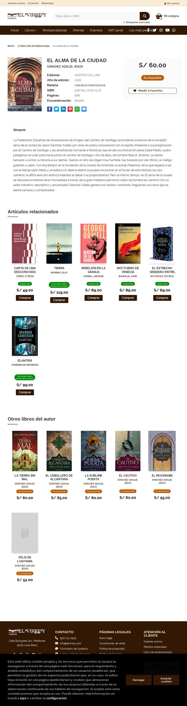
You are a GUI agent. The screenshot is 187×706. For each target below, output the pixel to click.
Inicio (11, 46)
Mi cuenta (173, 3)
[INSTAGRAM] (161, 30)
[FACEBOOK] (148, 30)
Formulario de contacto (74, 648)
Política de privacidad (112, 648)
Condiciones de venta (112, 643)
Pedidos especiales (155, 646)
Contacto (33, 3)
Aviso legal (105, 638)
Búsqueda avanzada (138, 22)
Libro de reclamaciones (158, 652)
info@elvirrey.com (70, 643)
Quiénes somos (16, 3)
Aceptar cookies (166, 680)
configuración (56, 698)
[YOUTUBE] (167, 30)
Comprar (25, 298)
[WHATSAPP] (174, 30)
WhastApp (47, 3)
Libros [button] (30, 30)
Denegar (139, 680)
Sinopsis (19, 130)
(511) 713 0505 (68, 638)
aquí (23, 698)
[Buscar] (145, 16)
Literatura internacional (34, 46)
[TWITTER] (154, 30)
